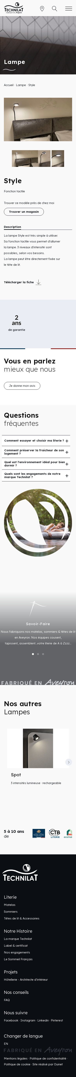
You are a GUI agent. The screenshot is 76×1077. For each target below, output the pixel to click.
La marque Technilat (18, 937)
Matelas (9, 903)
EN (6, 1042)
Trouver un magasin (24, 211)
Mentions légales (15, 1057)
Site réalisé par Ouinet (48, 1062)
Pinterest (57, 1018)
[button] (7, 762)
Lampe (21, 85)
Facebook (11, 1018)
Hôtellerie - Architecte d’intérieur (26, 978)
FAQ (7, 998)
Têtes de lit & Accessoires (21, 916)
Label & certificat (16, 944)
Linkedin (43, 1018)
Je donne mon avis (22, 386)
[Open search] (54, 8)
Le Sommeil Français (18, 957)
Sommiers (11, 910)
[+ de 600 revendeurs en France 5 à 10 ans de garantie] (38, 833)
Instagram (27, 1018)
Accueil (8, 85)
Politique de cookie (17, 1062)
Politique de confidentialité (48, 1057)
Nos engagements (17, 950)
